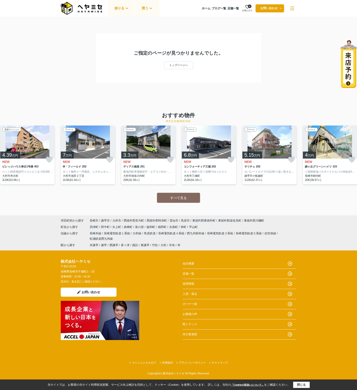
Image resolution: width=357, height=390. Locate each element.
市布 (172, 245)
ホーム (206, 8)
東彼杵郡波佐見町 (229, 220)
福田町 (162, 227)
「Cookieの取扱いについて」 (247, 384)
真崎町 (128, 227)
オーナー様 (190, 304)
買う (145, 8)
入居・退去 (190, 293)
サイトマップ (220, 362)
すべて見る (178, 198)
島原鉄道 (150, 233)
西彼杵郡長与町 (134, 220)
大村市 (116, 220)
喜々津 (125, 245)
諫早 (104, 245)
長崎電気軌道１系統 (117, 233)
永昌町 (174, 227)
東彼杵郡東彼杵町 (203, 220)
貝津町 (94, 227)
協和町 (151, 227)
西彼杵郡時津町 (157, 220)
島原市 (185, 220)
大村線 (137, 233)
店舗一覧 (233, 8)
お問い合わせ (269, 8)
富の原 (140, 227)
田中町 (106, 227)
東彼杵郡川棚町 (254, 220)
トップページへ (178, 65)
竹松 (155, 245)
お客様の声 (190, 314)
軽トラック (190, 324)
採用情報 (188, 283)
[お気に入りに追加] (49, 159)
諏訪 (135, 245)
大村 (163, 245)
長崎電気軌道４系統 (171, 233)
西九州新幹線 (196, 233)
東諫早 (145, 245)
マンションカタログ (144, 362)
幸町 (184, 227)
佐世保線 (270, 233)
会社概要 (188, 263)
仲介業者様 (190, 334)
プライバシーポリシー (192, 362)
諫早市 (105, 220)
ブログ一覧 (219, 8)
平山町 (193, 227)
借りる (119, 8)
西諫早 (113, 245)
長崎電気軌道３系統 (220, 233)
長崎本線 (96, 233)
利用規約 (167, 362)
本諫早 (94, 245)
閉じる (301, 384)
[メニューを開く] (292, 8)
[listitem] (88, 155)
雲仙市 (174, 220)
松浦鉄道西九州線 (101, 238)
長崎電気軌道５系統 (249, 233)
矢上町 (117, 227)
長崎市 (94, 220)
